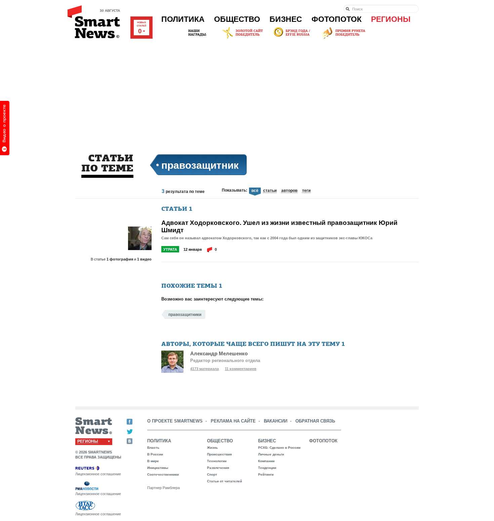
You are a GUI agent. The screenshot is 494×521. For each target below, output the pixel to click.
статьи (270, 191)
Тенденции (267, 468)
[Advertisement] (247, 90)
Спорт (212, 474)
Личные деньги (271, 454)
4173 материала (204, 369)
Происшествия (219, 454)
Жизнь (212, 447)
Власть (153, 447)
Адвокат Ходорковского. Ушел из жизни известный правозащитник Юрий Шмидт (279, 226)
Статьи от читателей (224, 481)
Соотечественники (163, 474)
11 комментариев (240, 369)
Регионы (391, 19)
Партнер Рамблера (163, 488)
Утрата (170, 249)
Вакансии (275, 421)
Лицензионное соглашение (98, 474)
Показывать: (234, 190)
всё (254, 191)
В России (155, 454)
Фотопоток (337, 19)
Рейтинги (266, 474)
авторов (289, 191)
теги (306, 191)
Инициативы (157, 468)
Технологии (217, 461)
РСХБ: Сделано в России (279, 447)
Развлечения (218, 468)
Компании (266, 461)
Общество (237, 19)
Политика (183, 19)
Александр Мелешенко (219, 353)
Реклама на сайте (233, 421)
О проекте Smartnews (175, 421)
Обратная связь (315, 421)
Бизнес (286, 19)
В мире (153, 461)
